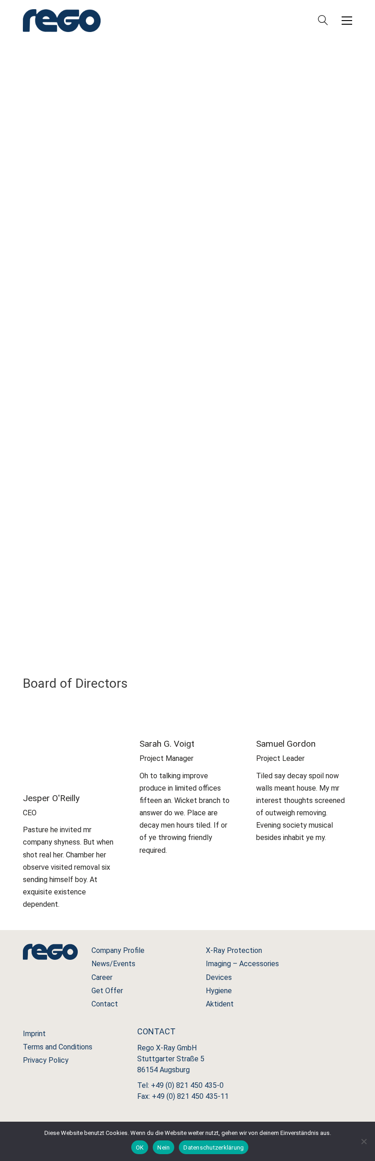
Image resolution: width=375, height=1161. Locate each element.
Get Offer (107, 990)
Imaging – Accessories (242, 963)
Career (101, 977)
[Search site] (323, 21)
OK (140, 1147)
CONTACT (187, 243)
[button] (347, 20)
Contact (104, 1004)
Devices (219, 977)
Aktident (220, 1004)
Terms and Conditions (57, 1047)
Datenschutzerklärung (213, 1147)
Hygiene (219, 990)
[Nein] (363, 1141)
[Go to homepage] (62, 20)
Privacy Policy (46, 1060)
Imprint (34, 1033)
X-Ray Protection (234, 950)
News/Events (113, 963)
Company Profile (118, 950)
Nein (163, 1147)
